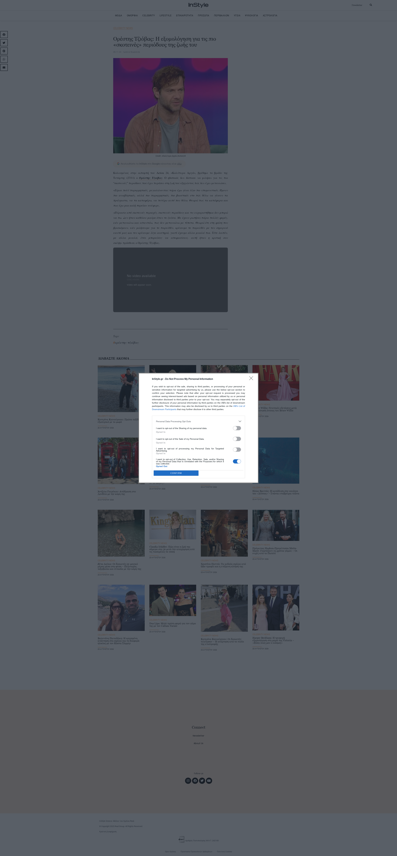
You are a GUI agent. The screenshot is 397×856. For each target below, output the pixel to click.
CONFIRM (176, 473)
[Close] (252, 379)
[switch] (237, 428)
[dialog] (198, 428)
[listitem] (198, 421)
